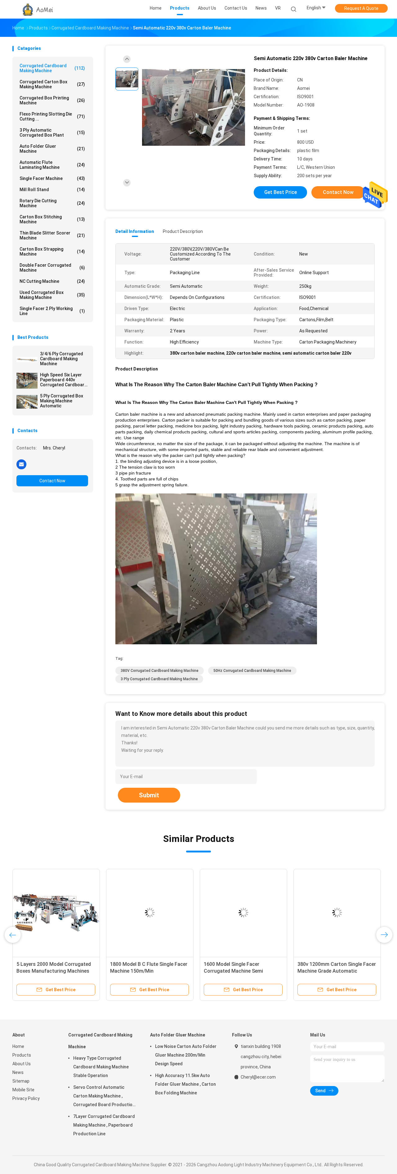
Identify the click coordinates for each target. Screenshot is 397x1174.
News (18, 1072)
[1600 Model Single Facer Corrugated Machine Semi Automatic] (243, 912)
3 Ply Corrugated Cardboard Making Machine (159, 679)
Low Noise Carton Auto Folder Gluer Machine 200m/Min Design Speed (185, 1055)
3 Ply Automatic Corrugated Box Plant (52, 133)
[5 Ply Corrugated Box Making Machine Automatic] (27, 401)
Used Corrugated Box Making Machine (52, 295)
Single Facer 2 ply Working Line (52, 311)
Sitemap (20, 1081)
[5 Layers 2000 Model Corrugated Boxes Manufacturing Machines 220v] (56, 912)
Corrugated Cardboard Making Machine (52, 68)
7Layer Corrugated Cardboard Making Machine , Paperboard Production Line (104, 1125)
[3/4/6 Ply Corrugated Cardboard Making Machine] (27, 359)
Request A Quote (361, 8)
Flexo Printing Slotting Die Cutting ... (52, 116)
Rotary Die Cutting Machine (52, 203)
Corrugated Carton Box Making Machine (52, 84)
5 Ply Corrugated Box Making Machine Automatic (61, 400)
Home (18, 1046)
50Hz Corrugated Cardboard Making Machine (252, 670)
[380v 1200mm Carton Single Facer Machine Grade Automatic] (337, 912)
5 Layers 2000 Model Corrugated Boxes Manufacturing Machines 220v (53, 971)
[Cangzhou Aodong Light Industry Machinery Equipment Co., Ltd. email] (21, 464)
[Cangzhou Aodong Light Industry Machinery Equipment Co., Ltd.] (36, 9)
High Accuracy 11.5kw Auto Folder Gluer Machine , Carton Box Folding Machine (185, 1084)
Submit (149, 795)
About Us (21, 1063)
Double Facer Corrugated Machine (52, 268)
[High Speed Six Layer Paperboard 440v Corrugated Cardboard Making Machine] (27, 380)
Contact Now (52, 480)
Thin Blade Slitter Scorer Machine (52, 235)
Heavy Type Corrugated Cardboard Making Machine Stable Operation (101, 1067)
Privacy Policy (26, 1098)
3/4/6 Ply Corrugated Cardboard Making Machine (61, 358)
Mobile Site (23, 1089)
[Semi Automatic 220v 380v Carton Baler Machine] (193, 107)
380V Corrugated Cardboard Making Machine (159, 670)
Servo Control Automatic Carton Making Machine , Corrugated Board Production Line (104, 1097)
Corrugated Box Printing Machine (52, 100)
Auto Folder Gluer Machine (52, 149)
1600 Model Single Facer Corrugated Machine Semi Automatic (233, 971)
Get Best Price (280, 192)
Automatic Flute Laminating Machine (52, 165)
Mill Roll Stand (52, 189)
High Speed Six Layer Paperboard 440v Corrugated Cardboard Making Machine (63, 379)
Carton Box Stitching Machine (52, 219)
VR (278, 8)
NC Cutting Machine (52, 281)
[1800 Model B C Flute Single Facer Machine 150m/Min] (149, 912)
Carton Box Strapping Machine (52, 251)
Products (21, 1055)
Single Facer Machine (52, 178)
